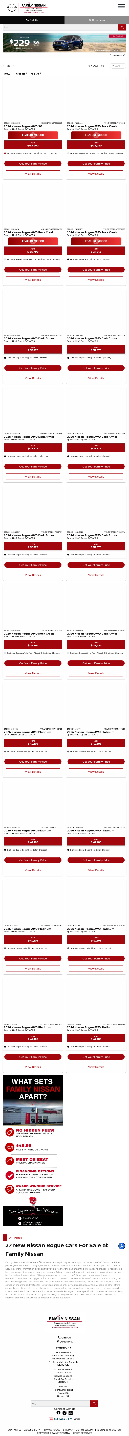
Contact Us (63, 1392)
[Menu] (121, 6)
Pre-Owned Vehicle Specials (63, 1361)
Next (18, 1237)
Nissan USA (63, 1396)
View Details (33, 173)
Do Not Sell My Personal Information (98, 1429)
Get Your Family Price (33, 163)
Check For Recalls (63, 1379)
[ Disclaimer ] (117, 55)
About (63, 1382)
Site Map (68, 1429)
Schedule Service (63, 1369)
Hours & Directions (63, 1389)
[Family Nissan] (26, 8)
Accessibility (32, 1429)
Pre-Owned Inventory (63, 1355)
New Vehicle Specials (63, 1358)
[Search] (122, 27)
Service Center (63, 1372)
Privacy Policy (52, 1429)
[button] (121, 1246)
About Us (63, 1386)
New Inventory (63, 1352)
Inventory (63, 1347)
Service (63, 1364)
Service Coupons (63, 1375)
